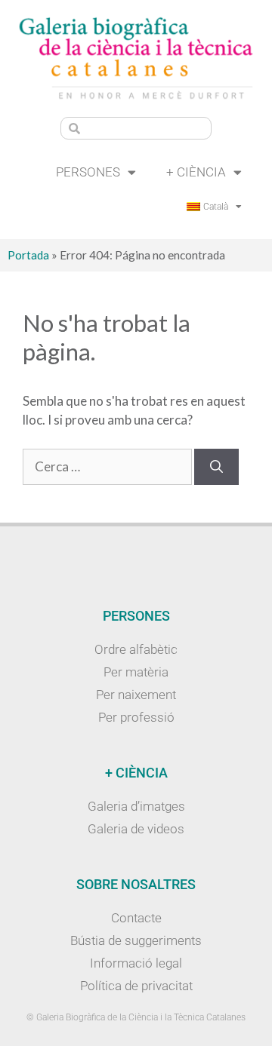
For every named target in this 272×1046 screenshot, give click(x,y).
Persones (88, 171)
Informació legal (136, 963)
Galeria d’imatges (136, 806)
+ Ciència (196, 171)
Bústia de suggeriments (136, 940)
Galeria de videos (136, 828)
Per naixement (136, 694)
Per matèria (136, 671)
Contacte (136, 917)
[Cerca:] (108, 466)
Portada (28, 255)
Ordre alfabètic (136, 649)
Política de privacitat (136, 985)
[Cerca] (216, 467)
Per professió (136, 717)
